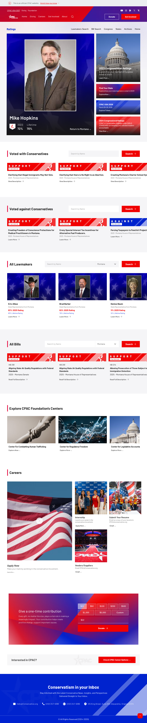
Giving (24, 10)
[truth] (138, 10)
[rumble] (130, 10)
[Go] (140, 715)
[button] (72, 17)
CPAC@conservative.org (118, 522)
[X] (134, 10)
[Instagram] (126, 10)
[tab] (82, 606)
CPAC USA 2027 (13, 10)
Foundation (32, 10)
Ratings (11, 29)
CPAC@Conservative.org (88, 568)
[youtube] (122, 10)
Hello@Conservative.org (27, 704)
